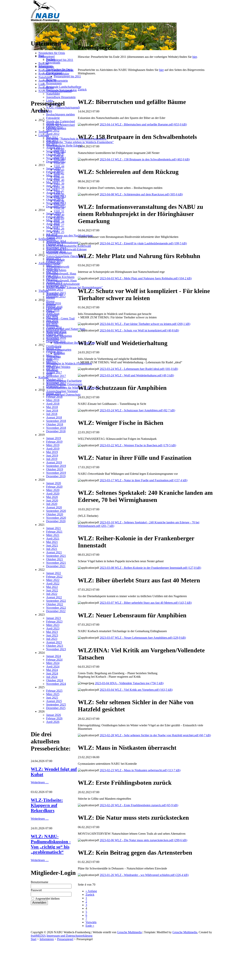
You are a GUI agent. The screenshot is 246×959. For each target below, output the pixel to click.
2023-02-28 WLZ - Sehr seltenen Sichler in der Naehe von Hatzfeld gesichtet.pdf (155, 735)
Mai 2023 (52, 632)
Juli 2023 (51, 638)
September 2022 (56, 600)
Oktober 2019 (54, 469)
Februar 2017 (54, 351)
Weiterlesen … (40, 782)
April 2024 (52, 666)
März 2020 (52, 490)
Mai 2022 (52, 587)
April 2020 (52, 493)
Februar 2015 (54, 261)
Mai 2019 (52, 452)
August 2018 (54, 417)
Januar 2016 (53, 303)
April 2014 (52, 223)
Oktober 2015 (54, 289)
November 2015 (56, 293)
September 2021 (56, 555)
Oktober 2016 (54, 334)
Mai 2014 (52, 227)
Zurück (82, 89)
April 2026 (52, 721)
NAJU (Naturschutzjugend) (55, 91)
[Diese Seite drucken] (79, 38)
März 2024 (52, 663)
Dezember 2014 (56, 251)
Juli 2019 (51, 459)
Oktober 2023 (54, 645)
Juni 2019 (52, 455)
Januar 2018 (53, 393)
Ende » (90, 925)
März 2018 (52, 400)
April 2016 (52, 313)
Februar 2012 (54, 127)
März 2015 (52, 265)
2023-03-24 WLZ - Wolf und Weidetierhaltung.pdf (137, 375)
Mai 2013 (52, 182)
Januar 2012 (53, 123)
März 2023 (52, 625)
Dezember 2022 (56, 611)
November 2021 (56, 562)
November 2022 (56, 607)
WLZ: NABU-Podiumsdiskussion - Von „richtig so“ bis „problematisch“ (51, 844)
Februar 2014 (54, 216)
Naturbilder (45, 77)
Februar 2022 (54, 576)
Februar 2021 (54, 531)
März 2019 (52, 445)
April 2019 (52, 448)
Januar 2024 (53, 656)
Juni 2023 (52, 635)
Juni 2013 (52, 185)
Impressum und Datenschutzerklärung (69, 935)
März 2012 (52, 130)
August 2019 (54, 462)
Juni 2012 (52, 140)
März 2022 (52, 580)
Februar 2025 (54, 690)
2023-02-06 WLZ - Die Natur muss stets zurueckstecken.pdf (143, 840)
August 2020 (54, 507)
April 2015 (52, 268)
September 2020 (56, 510)
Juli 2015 (51, 279)
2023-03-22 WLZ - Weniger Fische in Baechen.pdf (138, 445)
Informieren (47, 939)
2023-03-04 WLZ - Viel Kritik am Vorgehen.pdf (136, 689)
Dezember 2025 (56, 708)
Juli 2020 (51, 504)
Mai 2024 (52, 670)
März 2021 (52, 535)
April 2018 (52, 403)
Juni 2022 (52, 590)
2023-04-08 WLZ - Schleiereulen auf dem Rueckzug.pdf (141, 194)
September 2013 (56, 196)
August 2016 (54, 327)
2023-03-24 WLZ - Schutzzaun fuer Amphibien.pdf (137, 410)
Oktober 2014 (54, 244)
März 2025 (52, 694)
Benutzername (39, 882)
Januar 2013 (53, 168)
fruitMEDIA (38, 935)
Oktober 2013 (54, 199)
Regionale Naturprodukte (53, 73)
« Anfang (91, 891)
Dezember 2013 (56, 206)
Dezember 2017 (56, 386)
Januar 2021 (53, 528)
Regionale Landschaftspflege (56, 70)
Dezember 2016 (56, 341)
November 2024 (56, 683)
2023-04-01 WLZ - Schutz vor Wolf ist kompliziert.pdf (139, 330)
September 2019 (56, 465)
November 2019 (56, 472)
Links (41, 84)
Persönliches (46, 87)
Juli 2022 (51, 593)
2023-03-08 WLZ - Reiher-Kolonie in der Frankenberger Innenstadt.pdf (150, 567)
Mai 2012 (52, 137)
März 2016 (52, 310)
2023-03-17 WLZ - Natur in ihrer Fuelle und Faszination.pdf (143, 480)
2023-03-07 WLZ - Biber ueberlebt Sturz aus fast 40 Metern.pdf (146, 602)
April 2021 (52, 538)
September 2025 (56, 704)
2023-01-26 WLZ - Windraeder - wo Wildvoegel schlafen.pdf (144, 875)
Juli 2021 (51, 548)
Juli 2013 (51, 189)
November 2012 (56, 158)
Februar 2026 (54, 718)
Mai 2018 (52, 407)
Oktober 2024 (54, 680)
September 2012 (56, 151)
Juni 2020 (52, 500)
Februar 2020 (54, 486)
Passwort (36, 890)
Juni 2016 (52, 320)
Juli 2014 (51, 234)
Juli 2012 (51, 144)
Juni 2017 (52, 365)
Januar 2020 (53, 483)
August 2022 (54, 597)
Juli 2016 (51, 324)
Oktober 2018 (54, 424)
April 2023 (52, 628)
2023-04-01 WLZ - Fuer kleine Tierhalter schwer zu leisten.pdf (145, 323)
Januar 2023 (53, 618)
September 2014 (56, 241)
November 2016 (56, 338)
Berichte (43, 63)
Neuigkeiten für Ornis (51, 53)
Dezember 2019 (56, 476)
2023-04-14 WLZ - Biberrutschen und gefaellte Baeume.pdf (143, 124)
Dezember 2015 (56, 296)
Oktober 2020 (54, 514)
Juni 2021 (52, 545)
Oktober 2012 (54, 154)
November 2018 (56, 427)
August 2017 (54, 372)
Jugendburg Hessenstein (53, 80)
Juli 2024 (51, 676)
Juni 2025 (52, 697)
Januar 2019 (53, 438)
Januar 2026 (53, 715)
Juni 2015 (52, 275)
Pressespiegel (46, 56)
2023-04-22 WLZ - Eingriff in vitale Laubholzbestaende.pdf (143, 243)
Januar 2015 (53, 258)
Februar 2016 (54, 306)
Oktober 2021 (54, 559)
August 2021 (54, 552)
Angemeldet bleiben (47, 898)
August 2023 (54, 642)
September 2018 (56, 421)
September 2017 (56, 376)
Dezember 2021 (56, 566)
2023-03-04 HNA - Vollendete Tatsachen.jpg (129, 683)
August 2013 (54, 192)
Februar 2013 (54, 172)
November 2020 (56, 517)
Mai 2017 (52, 362)
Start (33, 939)
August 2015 (54, 282)
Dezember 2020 (56, 521)
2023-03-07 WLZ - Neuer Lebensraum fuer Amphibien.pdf (143, 637)
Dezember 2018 (56, 431)
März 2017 (52, 355)
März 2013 (52, 175)
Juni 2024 (52, 673)
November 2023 (56, 649)
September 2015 (56, 286)
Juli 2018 (51, 414)
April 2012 (52, 133)
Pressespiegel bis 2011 (59, 59)
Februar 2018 (54, 396)
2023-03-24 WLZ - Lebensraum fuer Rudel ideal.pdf (139, 368)
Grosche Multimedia (129, 932)
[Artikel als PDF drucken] (83, 38)
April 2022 (52, 583)
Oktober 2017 (54, 379)
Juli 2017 (51, 369)
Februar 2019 (54, 441)
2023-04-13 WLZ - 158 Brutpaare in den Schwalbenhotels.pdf (145, 159)
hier (194, 56)
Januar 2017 (53, 348)
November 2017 (56, 382)
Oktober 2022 (54, 604)
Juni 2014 (52, 230)
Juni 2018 (52, 410)
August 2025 (54, 701)
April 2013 (52, 178)
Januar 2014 (53, 213)
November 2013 (56, 203)
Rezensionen (46, 66)
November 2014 (56, 248)
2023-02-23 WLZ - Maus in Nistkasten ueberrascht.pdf (140, 770)
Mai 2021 (52, 542)
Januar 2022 (53, 573)
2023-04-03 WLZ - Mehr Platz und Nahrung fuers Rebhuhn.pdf (146, 278)
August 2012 (54, 147)
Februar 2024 (54, 659)
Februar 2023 (54, 621)
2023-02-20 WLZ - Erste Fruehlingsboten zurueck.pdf (139, 805)
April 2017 (52, 358)
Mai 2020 (52, 497)
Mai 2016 (52, 317)
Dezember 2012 (56, 161)
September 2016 (56, 331)
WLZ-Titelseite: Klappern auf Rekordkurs (47, 805)
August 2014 (54, 237)
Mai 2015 (52, 272)
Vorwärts (91, 922)
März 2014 (52, 220)
